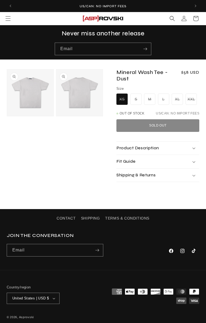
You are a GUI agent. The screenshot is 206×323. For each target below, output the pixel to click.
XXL (192, 100)
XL (179, 100)
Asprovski (26, 317)
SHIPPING (90, 218)
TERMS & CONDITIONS (127, 218)
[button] (8, 18)
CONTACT (66, 218)
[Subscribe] (145, 49)
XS (123, 100)
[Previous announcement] (10, 6)
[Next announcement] (195, 6)
